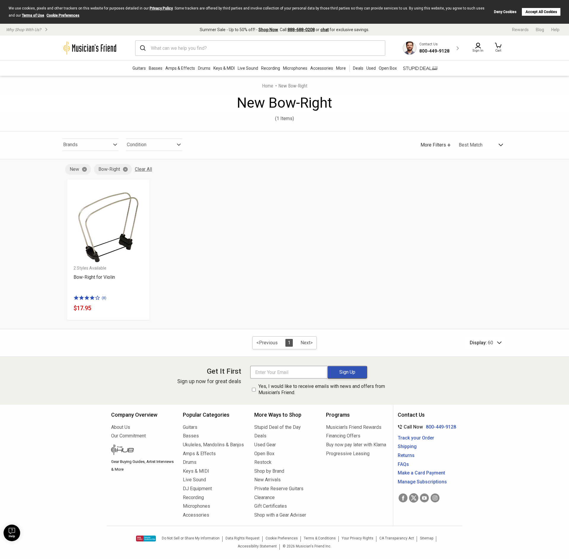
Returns (406, 455)
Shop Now (268, 29)
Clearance (264, 497)
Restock (262, 462)
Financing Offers (343, 436)
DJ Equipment (197, 488)
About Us (120, 427)
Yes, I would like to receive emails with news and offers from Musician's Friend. (321, 389)
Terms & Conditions (320, 538)
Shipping (407, 446)
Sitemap (426, 538)
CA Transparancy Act (396, 538)
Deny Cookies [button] (505, 12)
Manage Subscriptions (422, 482)
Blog (540, 29)
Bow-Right (109, 169)
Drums (204, 68)
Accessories (321, 68)
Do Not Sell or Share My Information (191, 538)
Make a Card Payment (421, 473)
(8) (104, 298)
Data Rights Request (243, 538)
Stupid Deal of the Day (277, 427)
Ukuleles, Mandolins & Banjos (213, 444)
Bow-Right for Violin (94, 277)
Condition (136, 144)
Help (555, 29)
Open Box (264, 453)
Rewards (520, 29)
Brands (70, 144)
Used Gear (265, 444)
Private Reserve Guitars (278, 488)
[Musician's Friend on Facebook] (403, 498)
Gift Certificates (270, 506)
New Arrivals (267, 479)
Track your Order (416, 438)
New (74, 169)
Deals (260, 436)
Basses (155, 68)
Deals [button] (358, 68)
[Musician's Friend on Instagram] (435, 498)
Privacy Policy (161, 8)
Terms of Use (33, 15)
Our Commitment (128, 436)
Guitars (139, 68)
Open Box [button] (388, 68)
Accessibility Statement (257, 546)
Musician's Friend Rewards (353, 427)
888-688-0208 (301, 29)
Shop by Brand (269, 471)
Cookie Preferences (63, 15)
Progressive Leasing (348, 453)
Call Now (426, 427)
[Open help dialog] (12, 533)
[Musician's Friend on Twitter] (413, 498)
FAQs (403, 464)
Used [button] (371, 68)
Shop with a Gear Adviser (280, 515)
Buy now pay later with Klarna (356, 444)
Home (267, 86)
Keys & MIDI (224, 68)
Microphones (295, 68)
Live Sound (248, 68)
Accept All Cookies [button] (541, 12)
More (341, 68)
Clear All (143, 169)
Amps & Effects (180, 68)
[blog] (142, 450)
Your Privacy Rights (357, 538)
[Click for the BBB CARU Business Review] (146, 539)
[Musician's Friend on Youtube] (424, 498)
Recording (270, 68)
